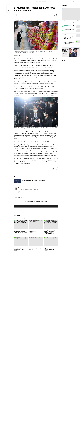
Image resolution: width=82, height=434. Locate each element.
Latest (25, 218)
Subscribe (63, 1)
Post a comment (36, 206)
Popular (47, 218)
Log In (78, 1)
